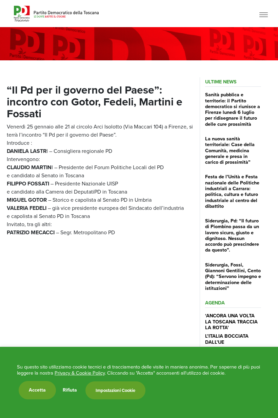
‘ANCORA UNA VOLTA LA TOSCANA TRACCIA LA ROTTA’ (231, 321)
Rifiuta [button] (70, 390)
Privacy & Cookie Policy (80, 373)
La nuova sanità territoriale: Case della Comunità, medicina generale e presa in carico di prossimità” (230, 150)
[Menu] (263, 14)
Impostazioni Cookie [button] (115, 390)
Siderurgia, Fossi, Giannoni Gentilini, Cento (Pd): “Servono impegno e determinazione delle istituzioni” (233, 276)
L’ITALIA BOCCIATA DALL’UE (227, 338)
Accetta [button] (37, 390)
